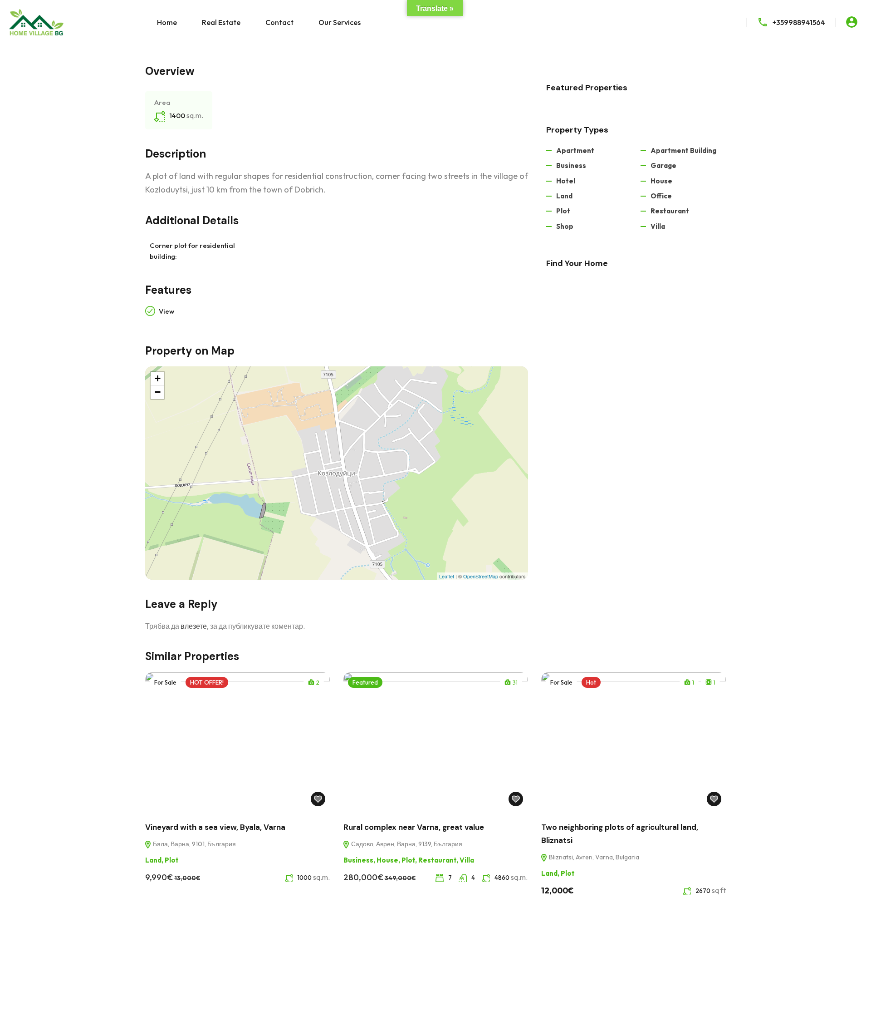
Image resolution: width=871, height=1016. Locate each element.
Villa (658, 226)
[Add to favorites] (318, 799)
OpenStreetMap (480, 576)
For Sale (165, 682)
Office (661, 196)
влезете (194, 626)
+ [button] (158, 378)
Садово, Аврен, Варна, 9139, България (406, 844)
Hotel (565, 181)
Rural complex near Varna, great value (413, 827)
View (166, 311)
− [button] (158, 392)
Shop (564, 226)
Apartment (575, 150)
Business (571, 165)
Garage (663, 165)
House (661, 181)
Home (167, 22)
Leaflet (446, 576)
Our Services (339, 22)
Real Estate (221, 22)
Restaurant (670, 211)
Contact (279, 22)
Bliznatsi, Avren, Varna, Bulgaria (593, 857)
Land (564, 196)
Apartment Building (683, 150)
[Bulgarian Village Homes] (36, 21)
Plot (563, 211)
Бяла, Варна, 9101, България (194, 844)
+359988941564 (799, 22)
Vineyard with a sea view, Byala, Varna (215, 827)
